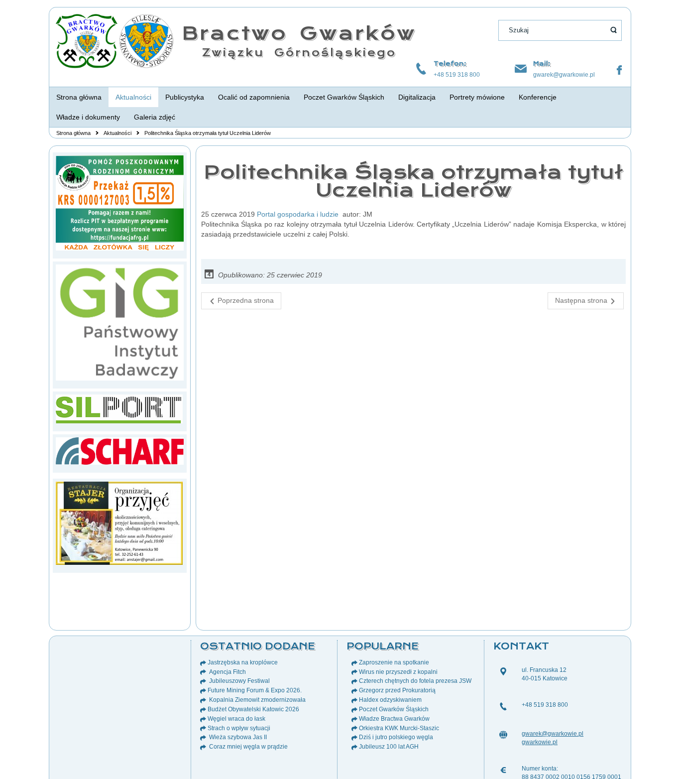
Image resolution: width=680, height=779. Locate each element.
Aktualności (117, 133)
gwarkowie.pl (540, 742)
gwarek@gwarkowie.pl (564, 74)
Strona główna (73, 133)
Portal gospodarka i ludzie (298, 214)
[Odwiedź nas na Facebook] (619, 70)
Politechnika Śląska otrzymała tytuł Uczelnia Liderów (413, 181)
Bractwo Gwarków (299, 33)
